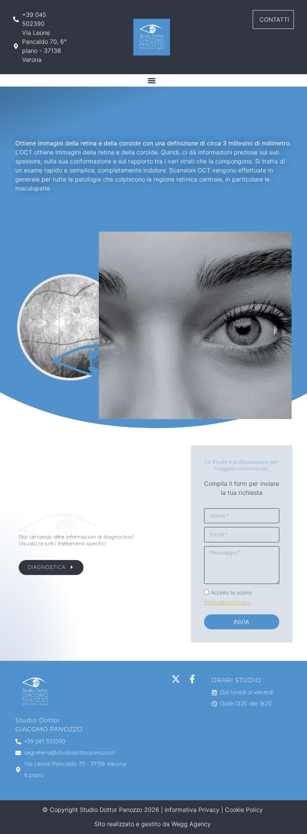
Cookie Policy (244, 809)
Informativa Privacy (227, 602)
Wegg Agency (191, 824)
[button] (152, 80)
